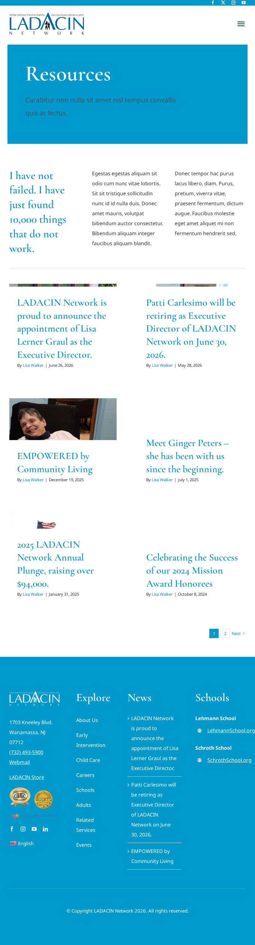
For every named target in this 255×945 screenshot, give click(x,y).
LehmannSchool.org (231, 730)
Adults (83, 805)
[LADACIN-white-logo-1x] (34, 693)
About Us (87, 720)
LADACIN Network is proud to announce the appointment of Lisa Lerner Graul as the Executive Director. (62, 328)
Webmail (19, 762)
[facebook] (213, 3)
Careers (85, 775)
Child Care (88, 760)
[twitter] (223, 3)
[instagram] (233, 3)
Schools (85, 790)
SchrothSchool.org (229, 760)
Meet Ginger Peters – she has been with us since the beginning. (187, 456)
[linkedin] (45, 828)
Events (84, 844)
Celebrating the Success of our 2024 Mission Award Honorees (192, 570)
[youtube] (244, 3)
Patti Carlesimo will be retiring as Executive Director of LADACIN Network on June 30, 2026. (191, 328)
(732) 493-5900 (26, 752)
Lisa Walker (33, 365)
